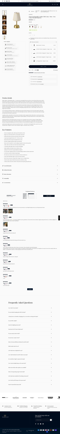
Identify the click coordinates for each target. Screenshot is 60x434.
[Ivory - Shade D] (41, 27)
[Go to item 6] (4, 37)
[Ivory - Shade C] (35, 27)
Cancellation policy (4, 432)
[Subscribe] (51, 420)
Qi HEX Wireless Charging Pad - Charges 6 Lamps (43, 56)
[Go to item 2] (4, 17)
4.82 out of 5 (14, 195)
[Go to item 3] (4, 22)
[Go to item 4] (4, 27)
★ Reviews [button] (59, 218)
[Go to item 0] (4, 12)
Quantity (30, 32)
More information (40, 76)
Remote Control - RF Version (40, 45)
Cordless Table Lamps (37, 11)
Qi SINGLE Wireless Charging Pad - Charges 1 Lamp (44, 49)
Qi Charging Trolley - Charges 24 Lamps (42, 60)
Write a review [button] (49, 195)
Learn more (33, 1)
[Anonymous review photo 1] (5, 224)
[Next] (23, 21)
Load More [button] (30, 289)
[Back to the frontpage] (29, 11)
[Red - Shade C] (33, 27)
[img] (5, 203)
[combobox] (53, 1)
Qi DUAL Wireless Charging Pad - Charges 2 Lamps (44, 53)
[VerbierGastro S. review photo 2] (10, 211)
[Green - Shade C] (30, 27)
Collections (32, 11)
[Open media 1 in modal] (16, 19)
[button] (31, 19)
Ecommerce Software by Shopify (15, 429)
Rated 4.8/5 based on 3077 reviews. (39, 72)
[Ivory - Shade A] (38, 27)
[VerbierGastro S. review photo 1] (5, 211)
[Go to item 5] (4, 32)
